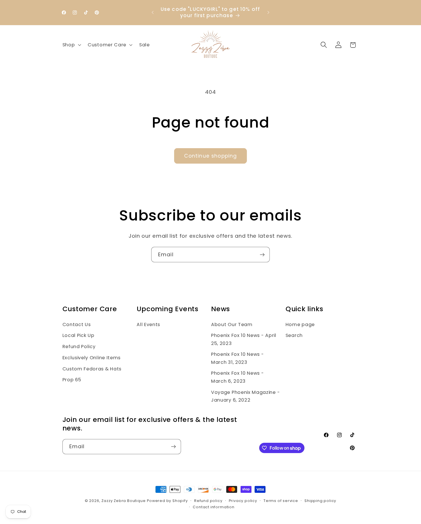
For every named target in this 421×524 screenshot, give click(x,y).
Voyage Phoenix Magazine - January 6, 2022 (245, 396)
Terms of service (280, 500)
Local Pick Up (78, 335)
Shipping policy (320, 500)
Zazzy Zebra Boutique (123, 500)
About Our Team (232, 324)
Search (294, 335)
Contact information (213, 507)
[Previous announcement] (152, 12)
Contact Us (76, 324)
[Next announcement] (268, 12)
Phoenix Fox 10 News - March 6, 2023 (237, 377)
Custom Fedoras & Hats (92, 369)
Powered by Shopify (167, 500)
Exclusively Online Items (91, 357)
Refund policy (208, 500)
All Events (148, 324)
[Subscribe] (262, 254)
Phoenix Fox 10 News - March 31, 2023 (237, 358)
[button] (71, 45)
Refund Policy (79, 346)
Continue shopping (210, 155)
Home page (300, 324)
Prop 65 (71, 379)
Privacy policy (243, 500)
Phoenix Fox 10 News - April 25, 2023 (243, 339)
